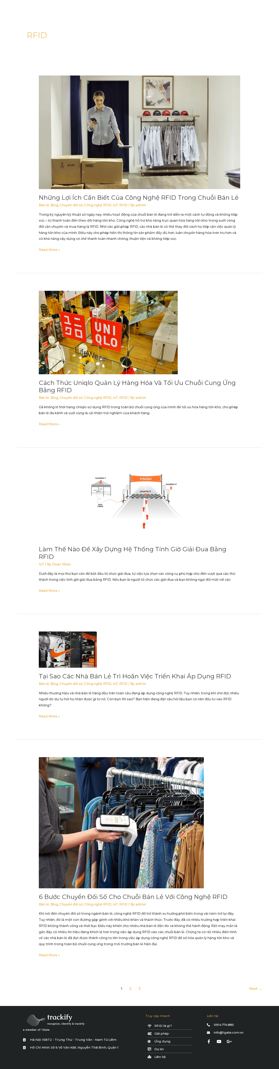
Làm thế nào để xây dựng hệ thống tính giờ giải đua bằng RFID (132, 552)
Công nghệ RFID (97, 205)
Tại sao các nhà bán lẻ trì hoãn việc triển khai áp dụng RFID (135, 676)
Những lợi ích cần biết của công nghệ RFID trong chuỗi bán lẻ (139, 197)
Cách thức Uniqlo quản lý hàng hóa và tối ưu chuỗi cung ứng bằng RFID (137, 386)
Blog (54, 205)
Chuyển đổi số (71, 205)
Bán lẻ (44, 205)
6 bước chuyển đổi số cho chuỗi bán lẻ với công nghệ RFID (133, 897)
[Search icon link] (256, 9)
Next (255, 988)
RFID (123, 205)
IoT (115, 205)
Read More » (49, 249)
